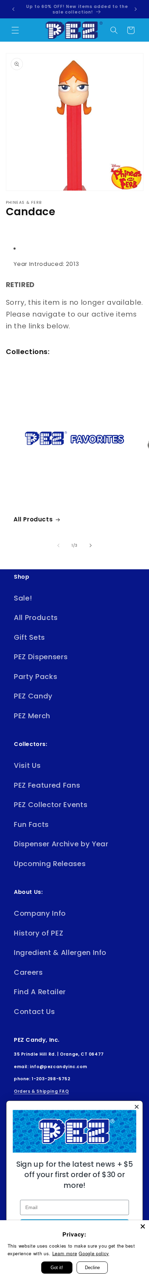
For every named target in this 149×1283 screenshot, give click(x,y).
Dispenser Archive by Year (61, 844)
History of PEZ (38, 933)
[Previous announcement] (13, 9)
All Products (33, 519)
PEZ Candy (33, 696)
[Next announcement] (135, 9)
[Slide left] (58, 545)
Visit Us (27, 765)
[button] (15, 30)
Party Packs (35, 676)
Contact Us (34, 1011)
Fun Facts (31, 824)
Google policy (94, 1253)
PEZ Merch (32, 716)
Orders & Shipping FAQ (41, 1091)
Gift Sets (29, 637)
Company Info (40, 913)
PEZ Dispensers (41, 657)
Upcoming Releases (50, 864)
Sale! (23, 598)
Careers (28, 972)
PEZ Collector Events (50, 805)
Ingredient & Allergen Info (60, 952)
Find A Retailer (40, 992)
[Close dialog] (136, 1106)
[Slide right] (90, 545)
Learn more (64, 1253)
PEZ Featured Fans (47, 785)
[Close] (142, 1226)
